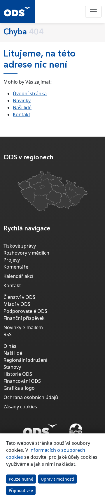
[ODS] (40, 429)
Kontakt (21, 114)
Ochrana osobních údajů (31, 397)
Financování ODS (22, 381)
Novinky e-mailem (23, 327)
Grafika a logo (19, 388)
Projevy (12, 260)
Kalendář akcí (18, 276)
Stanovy (12, 367)
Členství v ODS (19, 297)
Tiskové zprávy (20, 246)
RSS (8, 334)
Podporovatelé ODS (25, 311)
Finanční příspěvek (24, 318)
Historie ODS (18, 374)
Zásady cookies (20, 406)
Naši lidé (22, 107)
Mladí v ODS (17, 304)
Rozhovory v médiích (26, 253)
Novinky (22, 100)
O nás (10, 346)
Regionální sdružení (25, 360)
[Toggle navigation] (93, 11)
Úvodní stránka (30, 93)
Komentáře (16, 267)
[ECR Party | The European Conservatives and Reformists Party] (75, 431)
